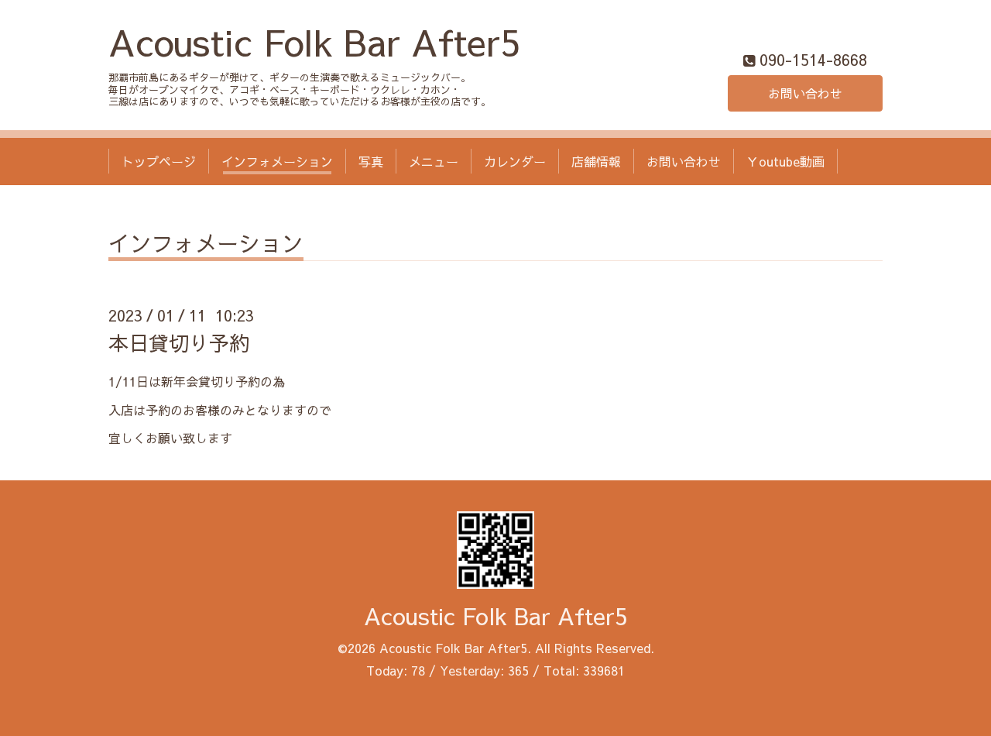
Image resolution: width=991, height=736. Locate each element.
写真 (370, 161)
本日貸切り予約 (178, 342)
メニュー (433, 161)
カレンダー (515, 161)
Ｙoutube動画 (785, 161)
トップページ (159, 161)
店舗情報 (596, 161)
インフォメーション (277, 161)
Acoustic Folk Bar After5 (314, 41)
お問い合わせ (805, 92)
